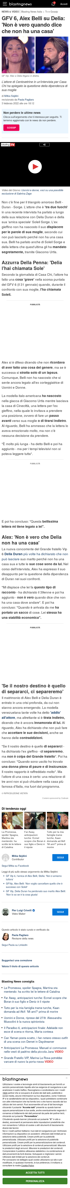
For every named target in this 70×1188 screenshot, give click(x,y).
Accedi (63, 4)
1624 (5, 1092)
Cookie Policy (27, 1165)
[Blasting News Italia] (20, 4)
